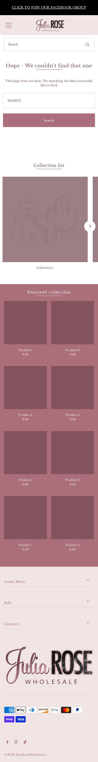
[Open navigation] (8, 25)
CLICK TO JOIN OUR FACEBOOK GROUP (49, 7)
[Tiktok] (25, 742)
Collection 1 (45, 267)
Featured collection (49, 292)
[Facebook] (8, 742)
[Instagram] (16, 742)
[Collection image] (45, 219)
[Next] (89, 226)
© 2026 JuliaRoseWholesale (24, 754)
